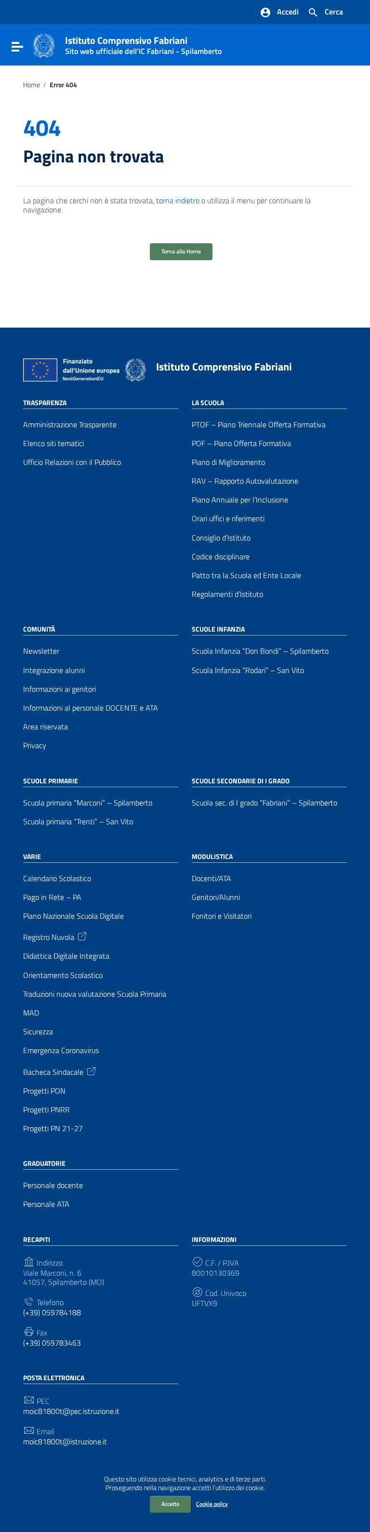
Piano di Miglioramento (228, 462)
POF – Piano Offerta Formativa (241, 443)
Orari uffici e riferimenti (228, 518)
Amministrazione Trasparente (70, 424)
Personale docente (53, 1185)
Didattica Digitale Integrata (66, 956)
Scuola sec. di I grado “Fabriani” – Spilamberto (264, 802)
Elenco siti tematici (53, 443)
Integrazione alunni (54, 670)
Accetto (170, 1503)
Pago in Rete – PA (52, 897)
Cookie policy (212, 1503)
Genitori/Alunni (216, 897)
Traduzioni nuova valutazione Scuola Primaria (94, 994)
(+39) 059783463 (52, 1342)
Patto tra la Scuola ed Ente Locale (246, 575)
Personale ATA (46, 1204)
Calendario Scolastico (57, 878)
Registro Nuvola (48, 936)
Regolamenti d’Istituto (227, 594)
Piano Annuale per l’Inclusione (240, 499)
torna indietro (177, 200)
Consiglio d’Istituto (221, 537)
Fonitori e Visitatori (221, 916)
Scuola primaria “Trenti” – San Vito (78, 821)
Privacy (34, 745)
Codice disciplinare (221, 556)
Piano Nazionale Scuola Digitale (73, 916)
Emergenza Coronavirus (61, 1050)
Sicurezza (38, 1031)
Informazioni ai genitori (59, 689)
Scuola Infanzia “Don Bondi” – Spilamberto (260, 651)
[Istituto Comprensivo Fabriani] (44, 45)
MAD (31, 1012)
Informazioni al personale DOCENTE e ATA (90, 708)
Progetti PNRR (46, 1109)
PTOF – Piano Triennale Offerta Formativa (259, 424)
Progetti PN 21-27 (53, 1128)
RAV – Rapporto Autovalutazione (245, 481)
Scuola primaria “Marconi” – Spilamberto (87, 802)
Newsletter (41, 651)
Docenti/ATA (211, 878)
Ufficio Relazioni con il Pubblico (72, 462)
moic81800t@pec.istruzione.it (71, 1411)
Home (31, 84)
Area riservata (45, 726)
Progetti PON (44, 1091)
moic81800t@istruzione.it (65, 1441)
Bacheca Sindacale (53, 1071)
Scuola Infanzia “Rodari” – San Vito (248, 670)
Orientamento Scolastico (63, 975)
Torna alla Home (181, 251)
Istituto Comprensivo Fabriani (143, 43)
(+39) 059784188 (52, 1312)
